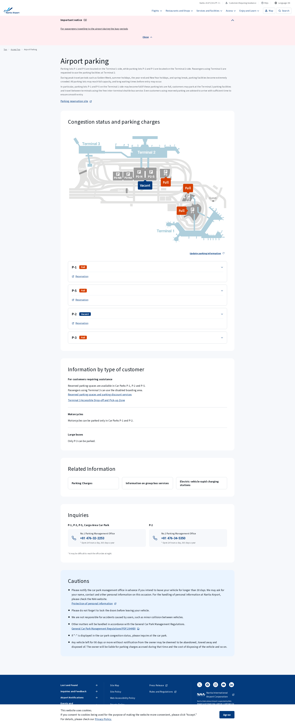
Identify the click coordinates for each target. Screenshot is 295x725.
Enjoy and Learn (247, 10)
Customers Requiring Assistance (242, 3)
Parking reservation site (74, 101)
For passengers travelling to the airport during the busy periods (94, 28)
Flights (155, 10)
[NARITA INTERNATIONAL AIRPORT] (11, 11)
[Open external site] (199, 686)
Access (229, 10)
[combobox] (282, 3)
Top (5, 49)
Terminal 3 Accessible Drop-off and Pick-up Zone (96, 400)
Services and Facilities (208, 10)
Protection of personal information (92, 603)
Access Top (15, 49)
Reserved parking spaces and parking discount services (100, 394)
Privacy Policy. (103, 719)
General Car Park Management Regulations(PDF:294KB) (104, 628)
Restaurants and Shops (178, 10)
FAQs (266, 3)
